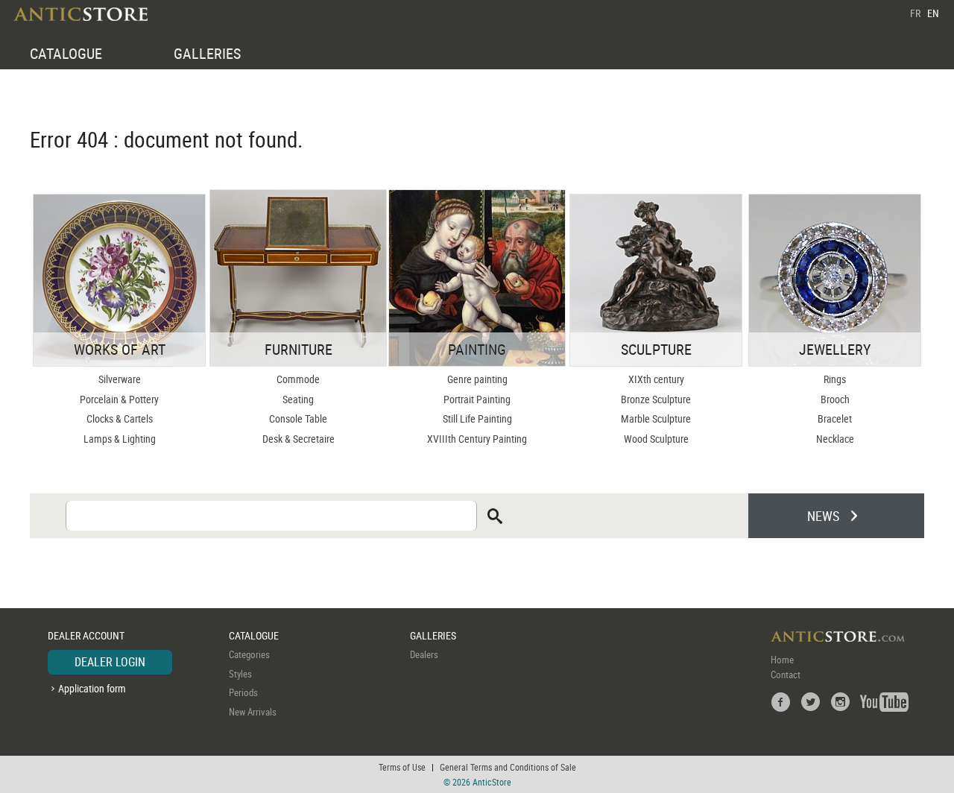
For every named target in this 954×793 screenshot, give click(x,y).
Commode (298, 379)
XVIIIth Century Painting (477, 439)
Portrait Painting (477, 399)
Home (782, 659)
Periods (243, 692)
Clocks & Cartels (119, 418)
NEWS (823, 516)
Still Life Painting (477, 418)
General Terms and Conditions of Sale (508, 767)
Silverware (119, 379)
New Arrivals (253, 711)
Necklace (835, 439)
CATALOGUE (66, 53)
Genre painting (477, 379)
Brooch (835, 399)
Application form (92, 688)
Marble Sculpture (656, 418)
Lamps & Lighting (119, 439)
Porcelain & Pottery (119, 399)
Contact (785, 674)
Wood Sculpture (656, 439)
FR (915, 13)
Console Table (298, 418)
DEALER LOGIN (110, 662)
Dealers (424, 654)
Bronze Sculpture (656, 399)
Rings (835, 379)
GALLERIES (207, 53)
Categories (249, 654)
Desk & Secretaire (298, 439)
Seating (298, 399)
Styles (240, 673)
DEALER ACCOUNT (86, 635)
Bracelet (835, 418)
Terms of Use (402, 767)
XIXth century (656, 379)
